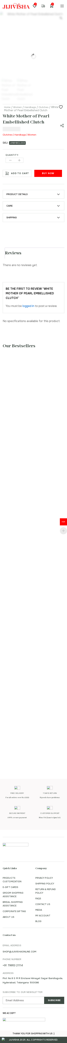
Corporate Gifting (14, 911)
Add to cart (20, 173)
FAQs (38, 898)
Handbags (30, 107)
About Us (8, 917)
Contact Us (42, 904)
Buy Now (48, 173)
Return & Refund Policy (45, 891)
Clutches (43, 107)
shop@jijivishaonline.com (19, 951)
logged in (28, 306)
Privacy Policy (44, 878)
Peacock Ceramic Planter (26, 746)
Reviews (13, 253)
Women (17, 107)
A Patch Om (16, 639)
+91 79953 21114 (13, 965)
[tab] (35, 253)
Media (38, 910)
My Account (42, 915)
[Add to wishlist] (61, 107)
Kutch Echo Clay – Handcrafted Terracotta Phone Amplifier (31, 553)
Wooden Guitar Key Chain (27, 429)
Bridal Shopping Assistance (13, 904)
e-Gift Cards (10, 887)
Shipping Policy (44, 883)
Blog (38, 921)
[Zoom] (61, 18)
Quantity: (12, 155)
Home (7, 107)
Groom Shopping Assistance (13, 894)
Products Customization (12, 880)
